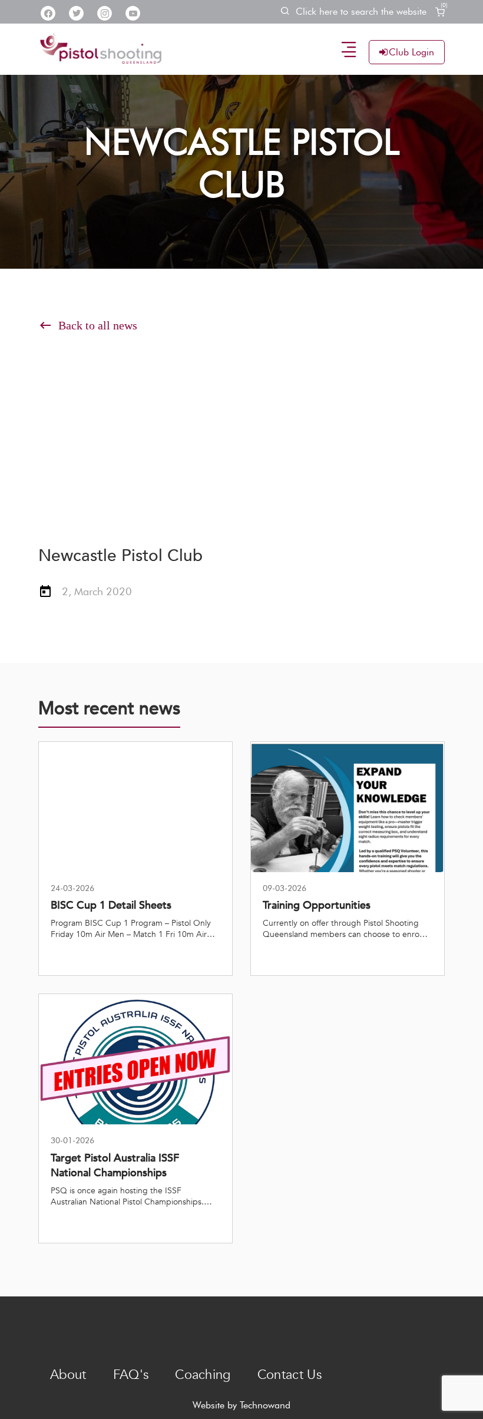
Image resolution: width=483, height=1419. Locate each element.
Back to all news (87, 325)
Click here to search (361, 11)
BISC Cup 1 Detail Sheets (111, 905)
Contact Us (289, 1375)
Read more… (78, 956)
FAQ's (131, 1375)
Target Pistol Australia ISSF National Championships (115, 1165)
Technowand (265, 1405)
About (68, 1375)
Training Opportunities (316, 905)
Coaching (203, 1375)
